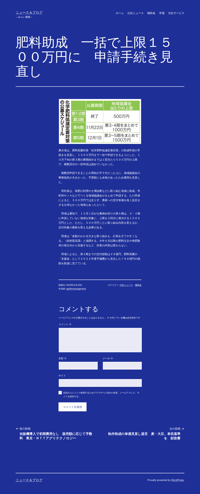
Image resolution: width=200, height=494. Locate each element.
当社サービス (176, 13)
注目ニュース (135, 13)
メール (108, 358)
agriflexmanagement (76, 289)
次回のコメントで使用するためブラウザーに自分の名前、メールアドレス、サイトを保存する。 (101, 395)
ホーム (120, 13)
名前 (63, 358)
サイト (62, 375)
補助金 (151, 13)
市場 (161, 13)
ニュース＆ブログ (29, 12)
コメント (65, 324)
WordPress (177, 480)
